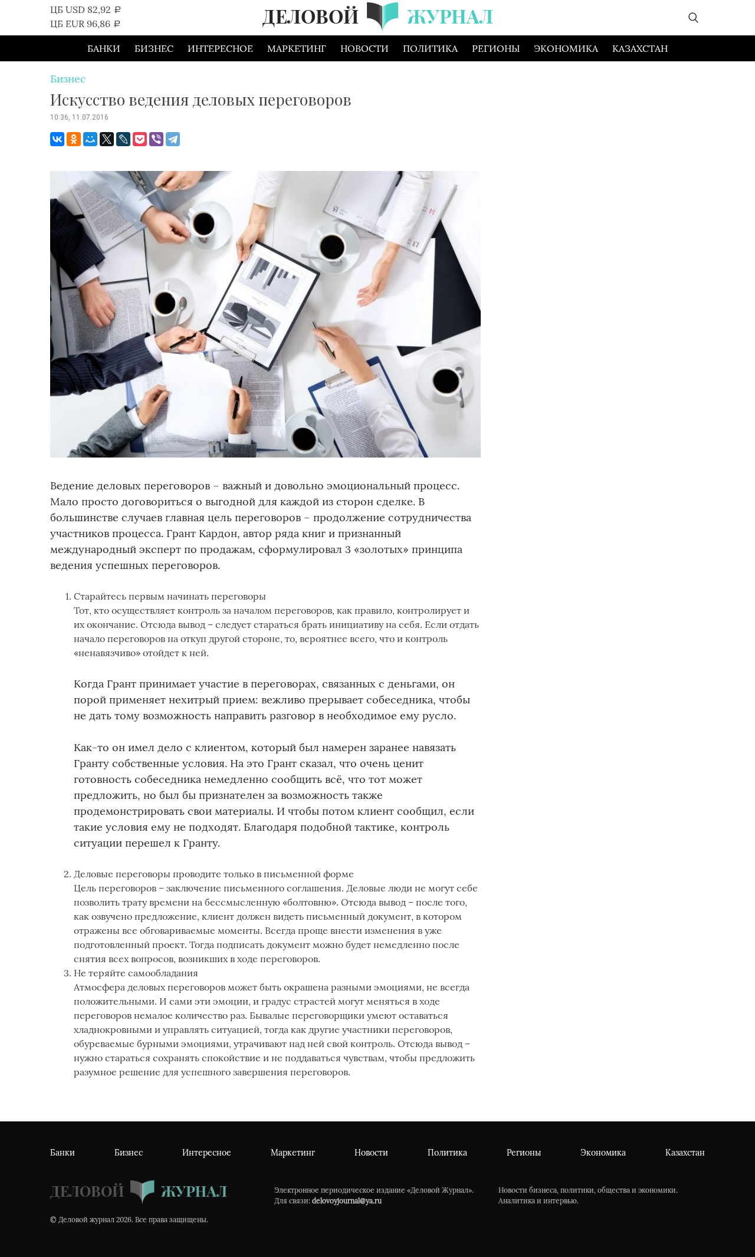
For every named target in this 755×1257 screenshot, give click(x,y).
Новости (364, 48)
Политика (430, 48)
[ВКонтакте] (57, 139)
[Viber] (156, 139)
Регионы (496, 48)
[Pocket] (140, 139)
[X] (107, 139)
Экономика (566, 48)
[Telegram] (173, 139)
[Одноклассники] (74, 139)
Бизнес (153, 48)
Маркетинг (296, 48)
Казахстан (640, 48)
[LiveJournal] (123, 139)
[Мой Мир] (90, 139)
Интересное (220, 48)
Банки (103, 48)
